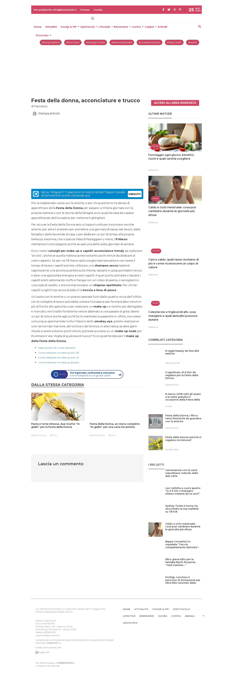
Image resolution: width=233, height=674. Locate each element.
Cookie (98, 9)
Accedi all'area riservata (175, 102)
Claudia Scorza (171, 384)
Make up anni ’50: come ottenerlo (56, 347)
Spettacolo (87, 26)
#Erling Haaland (50, 42)
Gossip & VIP (69, 26)
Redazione (153, 170)
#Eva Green (72, 42)
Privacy (85, 9)
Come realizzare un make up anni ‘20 (58, 357)
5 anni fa (43, 435)
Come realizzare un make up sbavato (58, 362)
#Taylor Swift (174, 42)
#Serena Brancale (122, 42)
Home (37, 26)
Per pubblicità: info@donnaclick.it (55, 9)
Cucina (136, 26)
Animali (162, 26)
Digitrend (52, 643)
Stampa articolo (49, 113)
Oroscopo (42, 35)
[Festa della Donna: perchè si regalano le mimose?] (183, 444)
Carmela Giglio (171, 449)
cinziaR (168, 406)
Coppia (149, 26)
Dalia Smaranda (172, 363)
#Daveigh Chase (95, 42)
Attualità (51, 26)
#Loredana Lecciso (149, 42)
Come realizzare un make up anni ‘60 (58, 352)
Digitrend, (35, 435)
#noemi (192, 42)
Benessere (121, 26)
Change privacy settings (47, 665)
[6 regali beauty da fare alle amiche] (183, 358)
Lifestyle (104, 26)
